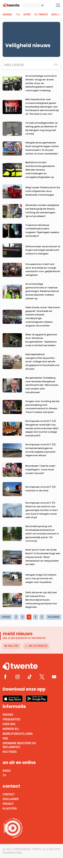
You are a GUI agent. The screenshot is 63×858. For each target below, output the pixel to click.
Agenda (7, 14)
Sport (27, 14)
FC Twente (41, 14)
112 (18, 14)
